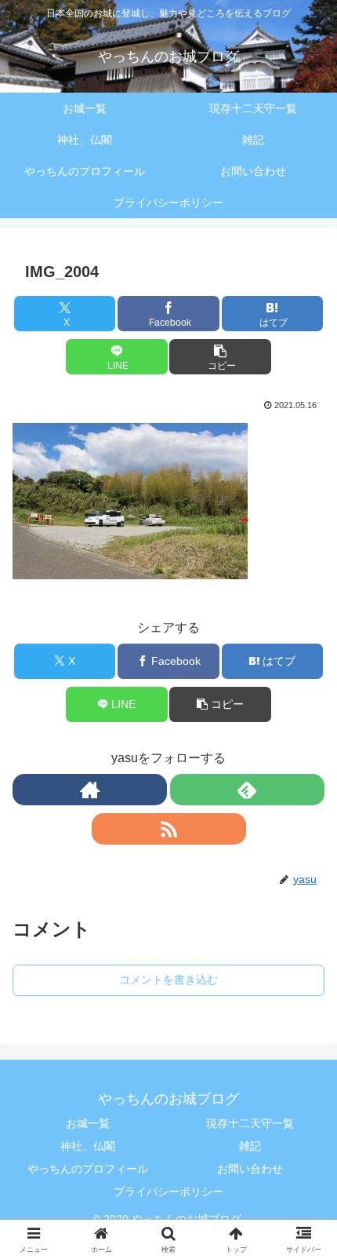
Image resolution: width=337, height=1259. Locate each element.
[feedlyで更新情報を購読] (247, 789)
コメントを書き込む (168, 979)
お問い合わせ (250, 1168)
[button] (219, 356)
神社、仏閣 (87, 1146)
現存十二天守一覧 (250, 1123)
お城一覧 (88, 1123)
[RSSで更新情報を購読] (169, 829)
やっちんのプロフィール (87, 1168)
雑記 (250, 1146)
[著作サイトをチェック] (90, 789)
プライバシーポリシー (168, 1191)
